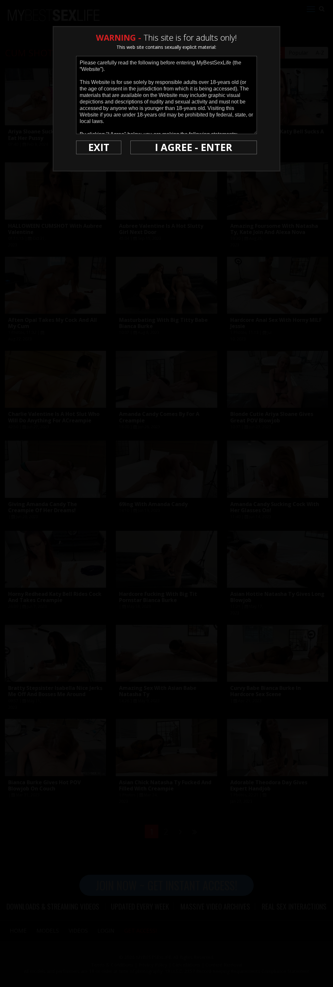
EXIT (98, 147)
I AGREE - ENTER (193, 147)
